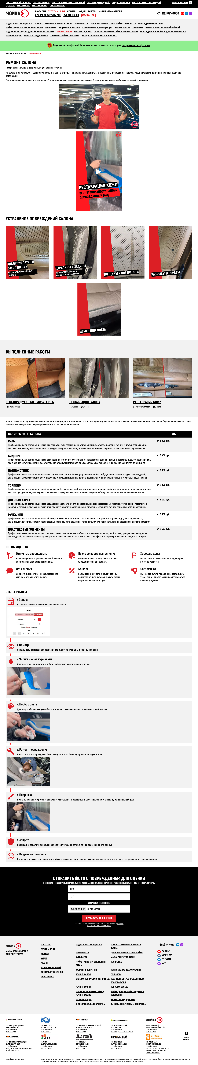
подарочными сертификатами (136, 45)
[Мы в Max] (190, 13)
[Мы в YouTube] (182, 13)
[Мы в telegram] (186, 13)
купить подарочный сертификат (167, 573)
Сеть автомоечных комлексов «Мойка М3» (20, 13)
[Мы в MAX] (181, 944)
